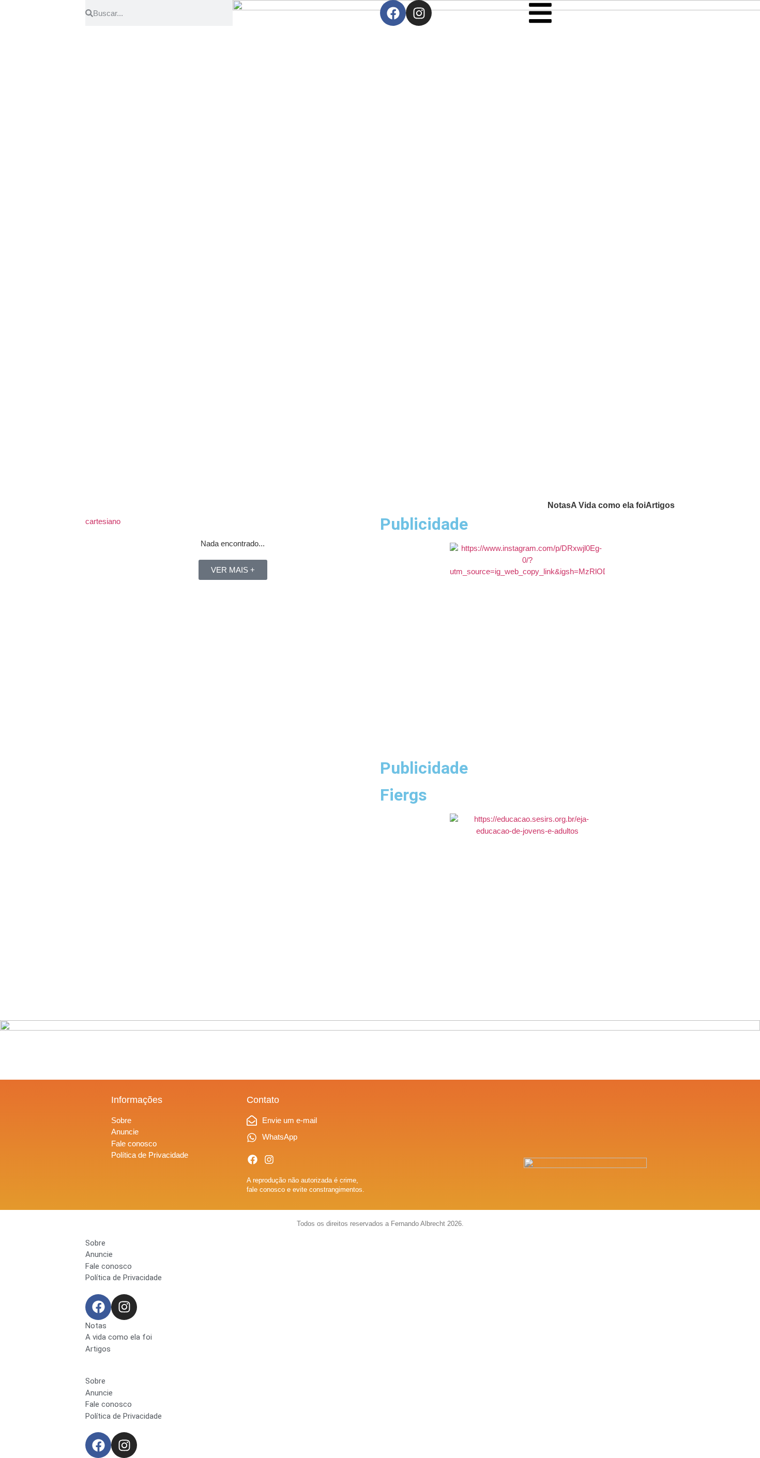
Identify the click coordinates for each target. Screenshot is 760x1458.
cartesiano (102, 521)
